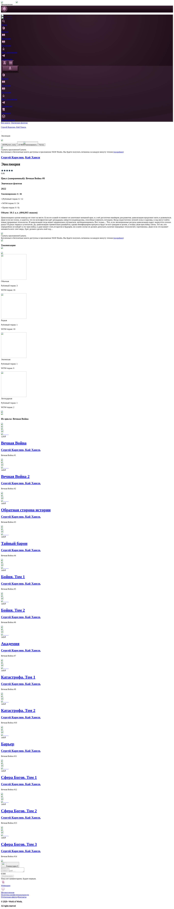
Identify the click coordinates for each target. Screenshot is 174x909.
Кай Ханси (21, 127)
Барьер (7, 744)
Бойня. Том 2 (13, 610)
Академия (10, 643)
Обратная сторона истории (26, 510)
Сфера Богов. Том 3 (19, 844)
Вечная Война (13, 443)
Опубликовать (7, 876)
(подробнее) (118, 152)
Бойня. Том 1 (13, 576)
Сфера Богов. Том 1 (19, 777)
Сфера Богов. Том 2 (19, 810)
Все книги (5, 123)
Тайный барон (14, 543)
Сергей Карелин (8, 127)
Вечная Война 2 (15, 476)
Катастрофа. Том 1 (18, 677)
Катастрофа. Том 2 (18, 710)
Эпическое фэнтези (19, 123)
